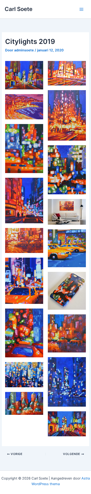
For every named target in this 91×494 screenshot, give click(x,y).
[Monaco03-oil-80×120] (24, 106)
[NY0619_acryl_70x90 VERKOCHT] (24, 148)
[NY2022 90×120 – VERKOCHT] (24, 75)
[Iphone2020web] (67, 291)
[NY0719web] (24, 333)
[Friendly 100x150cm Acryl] (24, 403)
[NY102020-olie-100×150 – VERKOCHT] (24, 240)
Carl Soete (18, 9)
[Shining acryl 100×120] (24, 200)
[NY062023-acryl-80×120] (67, 423)
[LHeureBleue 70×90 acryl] (67, 382)
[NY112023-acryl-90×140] (67, 73)
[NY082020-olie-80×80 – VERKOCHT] (67, 248)
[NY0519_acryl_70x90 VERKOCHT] (67, 169)
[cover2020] (67, 212)
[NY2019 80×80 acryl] (67, 333)
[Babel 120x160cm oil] (67, 115)
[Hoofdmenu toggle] (81, 9)
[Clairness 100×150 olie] (24, 374)
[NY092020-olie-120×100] (24, 281)
